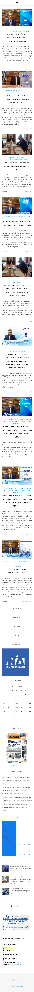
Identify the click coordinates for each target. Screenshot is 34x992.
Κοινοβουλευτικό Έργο (14, 29)
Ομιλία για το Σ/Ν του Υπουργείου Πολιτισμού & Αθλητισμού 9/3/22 (17, 99)
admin (5, 65)
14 (21, 703)
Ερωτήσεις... (10, 349)
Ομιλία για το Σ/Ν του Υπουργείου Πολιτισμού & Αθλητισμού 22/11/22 (17, 37)
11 (8, 703)
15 (25, 703)
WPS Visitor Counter (15, 964)
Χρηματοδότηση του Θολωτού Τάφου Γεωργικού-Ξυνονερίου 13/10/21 (17, 166)
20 (17, 707)
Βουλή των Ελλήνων (10, 419)
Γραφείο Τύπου (14, 157)
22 (25, 707)
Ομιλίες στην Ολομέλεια (20, 31)
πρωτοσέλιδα (17, 765)
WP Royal (21, 980)
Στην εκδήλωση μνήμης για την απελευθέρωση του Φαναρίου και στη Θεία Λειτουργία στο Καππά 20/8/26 (16, 790)
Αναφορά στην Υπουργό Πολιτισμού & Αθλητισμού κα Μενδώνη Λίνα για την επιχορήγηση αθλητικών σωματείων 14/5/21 (17, 361)
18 (8, 707)
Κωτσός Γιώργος (21, 160)
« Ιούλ (4, 720)
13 (17, 703)
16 (30, 703)
